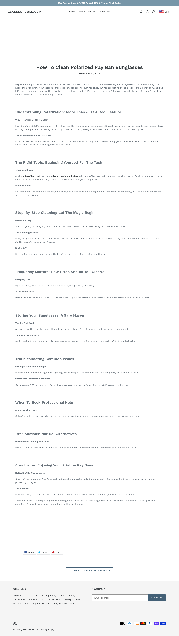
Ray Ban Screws (41, 603)
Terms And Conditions (25, 599)
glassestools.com (25, 11)
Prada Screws (20, 603)
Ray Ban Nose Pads (64, 603)
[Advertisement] (89, 44)
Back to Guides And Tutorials (91, 570)
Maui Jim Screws (50, 599)
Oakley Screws (72, 599)
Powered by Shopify (45, 629)
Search (17, 595)
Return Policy (68, 595)
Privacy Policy (49, 595)
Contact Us (31, 595)
